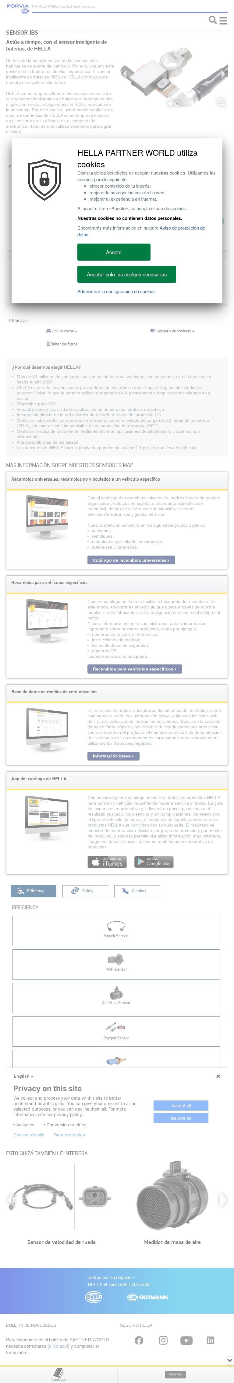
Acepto (114, 252)
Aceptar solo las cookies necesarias (127, 274)
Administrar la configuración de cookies (116, 291)
